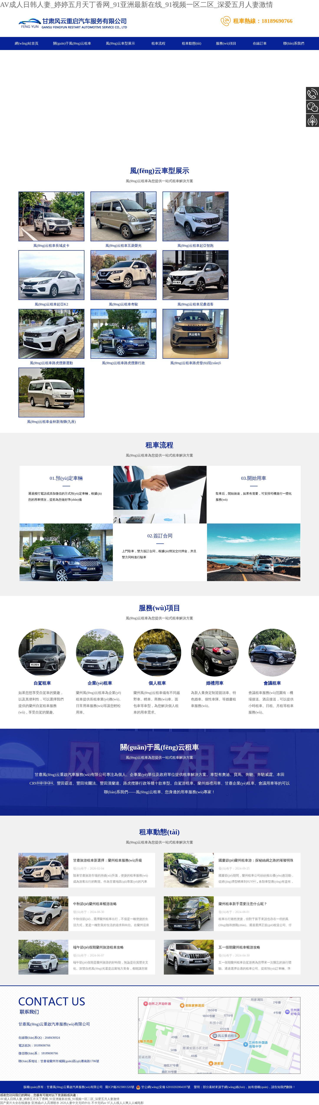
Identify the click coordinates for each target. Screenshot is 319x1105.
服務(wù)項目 (226, 43)
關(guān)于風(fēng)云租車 (72, 43)
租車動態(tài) (191, 43)
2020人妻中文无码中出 (75, 1103)
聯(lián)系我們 (293, 43)
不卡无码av (98, 1103)
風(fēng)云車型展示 (120, 43)
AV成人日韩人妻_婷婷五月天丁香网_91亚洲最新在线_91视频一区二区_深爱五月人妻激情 (136, 4)
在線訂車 (260, 43)
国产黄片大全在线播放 (15, 1103)
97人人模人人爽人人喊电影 (125, 1103)
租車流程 (158, 43)
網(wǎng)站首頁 (26, 43)
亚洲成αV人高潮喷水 (45, 1103)
